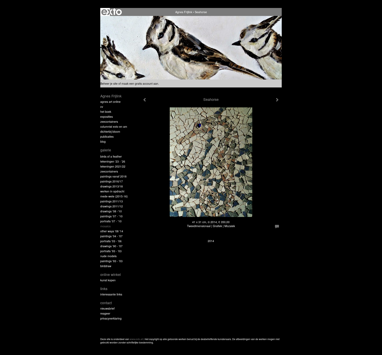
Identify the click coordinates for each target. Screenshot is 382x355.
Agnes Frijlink (183, 12)
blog (103, 141)
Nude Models (108, 256)
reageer (105, 313)
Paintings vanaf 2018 (113, 176)
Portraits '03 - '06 (111, 241)
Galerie (105, 149)
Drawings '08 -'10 (111, 211)
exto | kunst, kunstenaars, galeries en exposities (111, 12)
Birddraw (105, 266)
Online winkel (110, 274)
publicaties (107, 136)
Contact (106, 302)
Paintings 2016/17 (111, 181)
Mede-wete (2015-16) (114, 196)
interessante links (111, 294)
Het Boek (105, 112)
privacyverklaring (111, 318)
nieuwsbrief (107, 308)
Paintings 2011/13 (111, 201)
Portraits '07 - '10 (111, 221)
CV (101, 107)
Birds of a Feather (111, 156)
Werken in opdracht (112, 191)
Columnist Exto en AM (113, 126)
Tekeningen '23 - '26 (112, 161)
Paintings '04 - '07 (111, 236)
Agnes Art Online (110, 102)
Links (103, 288)
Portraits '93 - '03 (111, 251)
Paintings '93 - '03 (111, 261)
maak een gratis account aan (140, 83)
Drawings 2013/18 (111, 186)
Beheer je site (109, 83)
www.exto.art (136, 339)
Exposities (106, 117)
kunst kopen (108, 280)
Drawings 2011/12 (111, 206)
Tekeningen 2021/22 (112, 166)
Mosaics (105, 226)
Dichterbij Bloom (110, 131)
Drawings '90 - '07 (111, 246)
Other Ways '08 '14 (111, 231)
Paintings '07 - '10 (111, 216)
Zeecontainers (109, 122)
